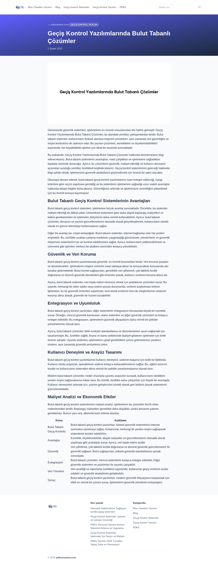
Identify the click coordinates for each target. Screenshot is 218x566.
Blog (57, 7)
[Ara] (199, 7)
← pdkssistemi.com (58, 24)
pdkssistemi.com (66, 557)
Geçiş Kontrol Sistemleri (76, 7)
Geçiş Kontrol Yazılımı (104, 7)
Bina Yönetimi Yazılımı (40, 7)
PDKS (123, 7)
